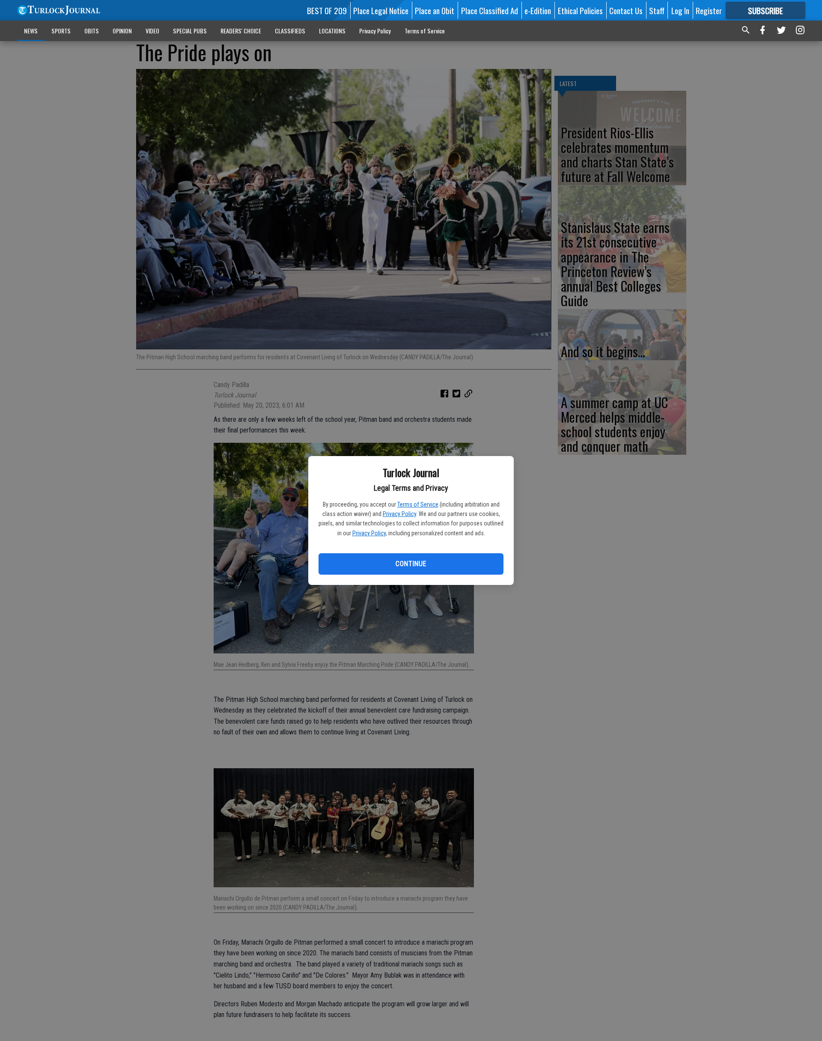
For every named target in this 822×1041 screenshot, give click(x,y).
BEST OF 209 (327, 10)
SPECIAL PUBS (190, 30)
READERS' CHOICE (240, 30)
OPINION (122, 30)
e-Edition (537, 10)
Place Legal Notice (380, 10)
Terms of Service (417, 504)
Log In (680, 10)
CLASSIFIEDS (290, 30)
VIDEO (152, 30)
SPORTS (61, 30)
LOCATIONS (332, 30)
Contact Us (626, 10)
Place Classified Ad (489, 10)
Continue (411, 564)
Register (709, 10)
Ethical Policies (580, 10)
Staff (656, 10)
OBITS (91, 30)
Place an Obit (434, 10)
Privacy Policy (399, 513)
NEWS (31, 30)
